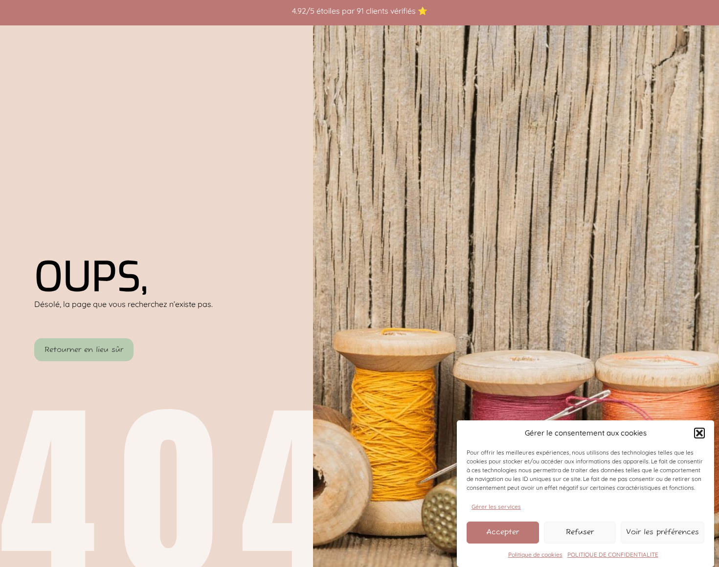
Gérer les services (496, 506)
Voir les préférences (662, 532)
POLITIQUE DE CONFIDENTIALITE (612, 554)
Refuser (580, 532)
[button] (699, 433)
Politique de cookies (535, 554)
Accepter (502, 532)
